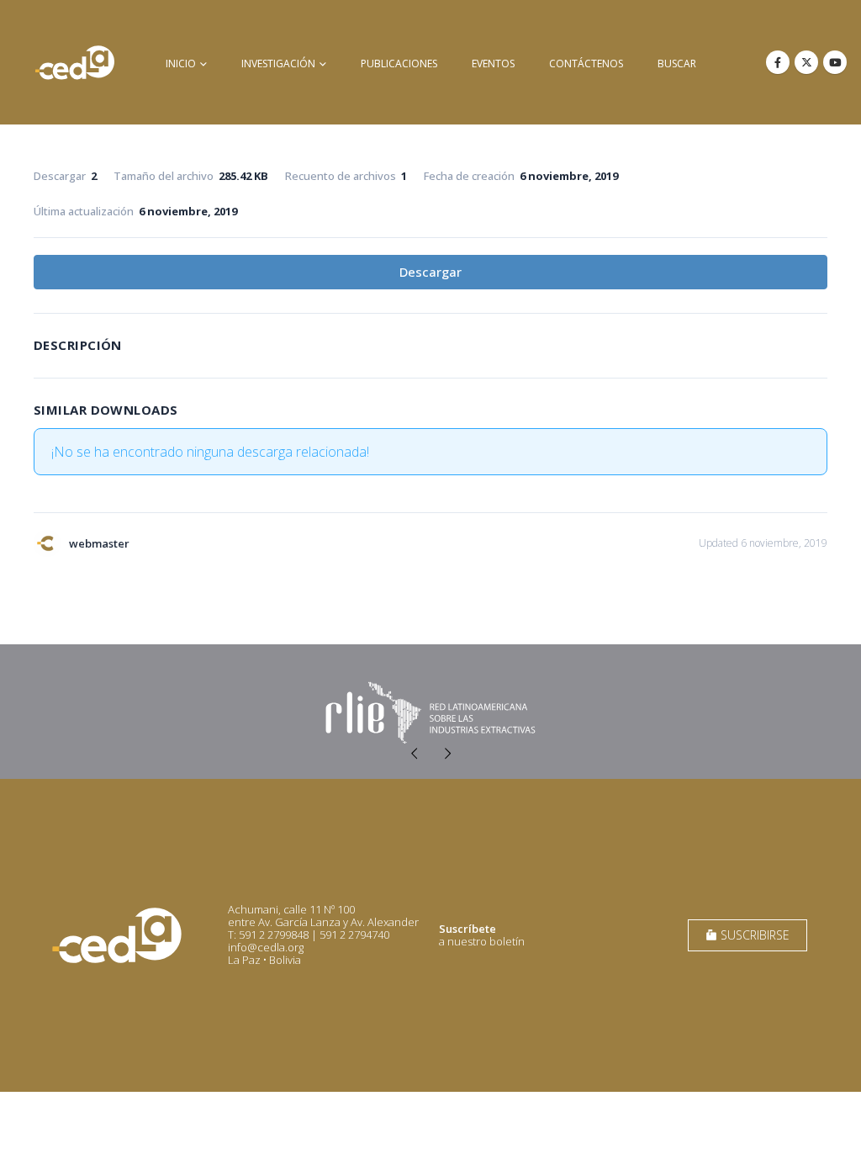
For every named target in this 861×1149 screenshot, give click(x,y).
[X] (806, 62)
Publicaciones (399, 63)
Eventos (493, 63)
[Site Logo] (74, 62)
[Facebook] (778, 62)
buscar (677, 63)
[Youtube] (835, 62)
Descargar (430, 271)
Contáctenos (586, 63)
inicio (181, 63)
